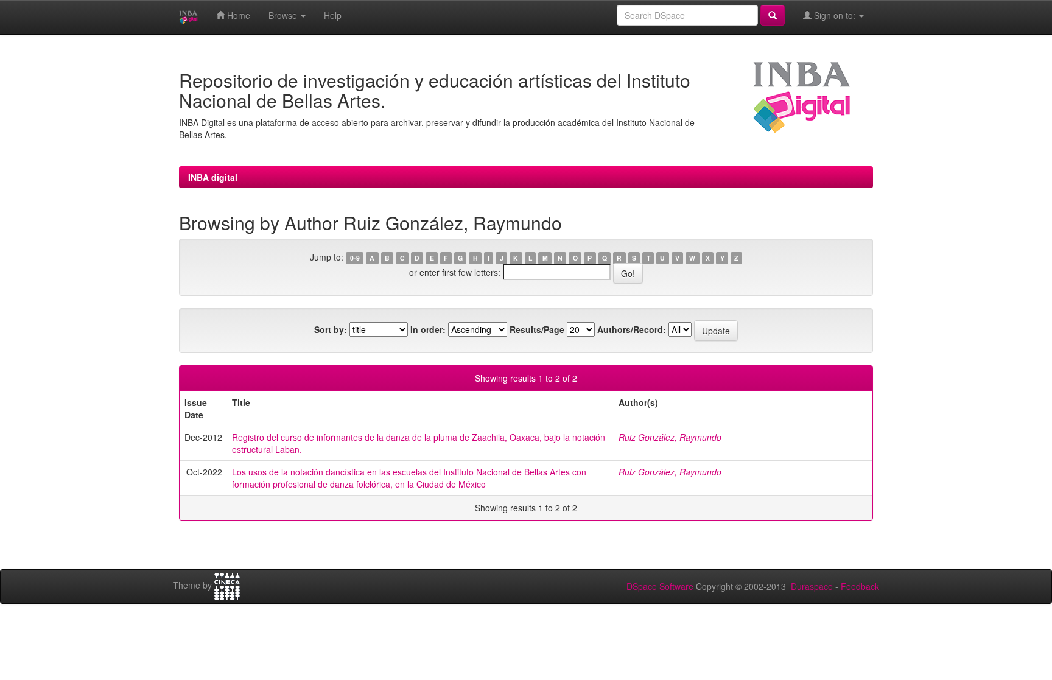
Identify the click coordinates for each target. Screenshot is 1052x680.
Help (333, 15)
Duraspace (812, 586)
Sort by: (330, 329)
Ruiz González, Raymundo (670, 437)
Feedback (860, 586)
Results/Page (537, 329)
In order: (428, 329)
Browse (284, 15)
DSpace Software (659, 586)
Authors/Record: (631, 329)
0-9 (355, 257)
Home (237, 15)
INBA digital (212, 177)
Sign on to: (835, 15)
